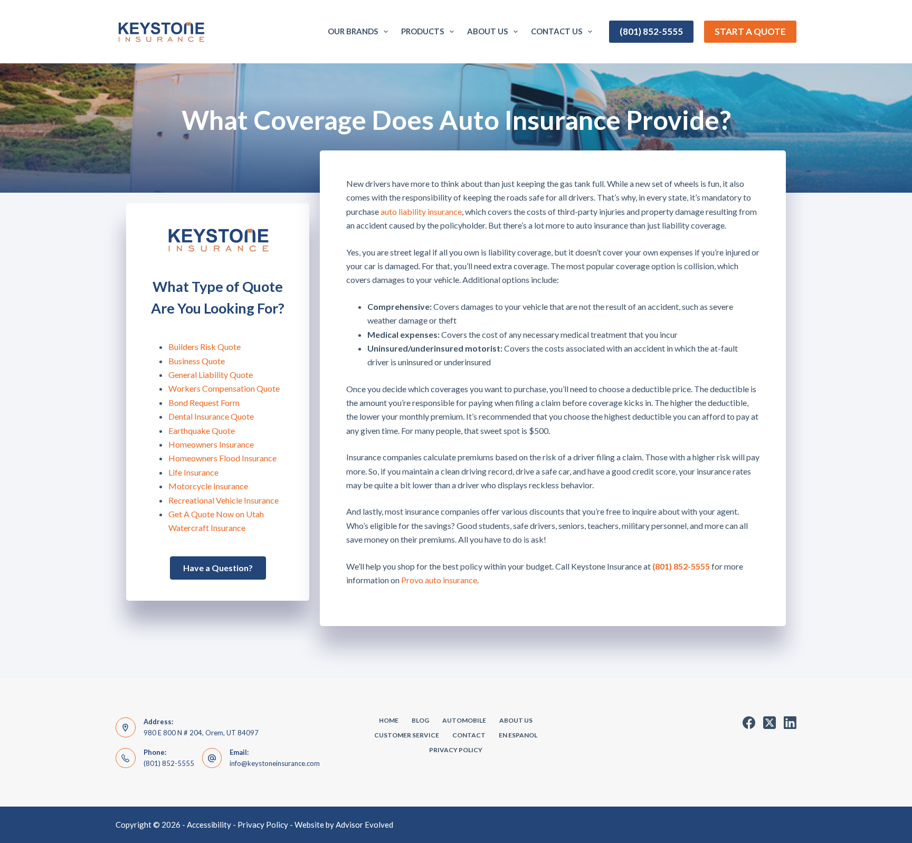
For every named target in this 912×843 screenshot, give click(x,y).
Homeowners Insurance (211, 444)
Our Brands (353, 31)
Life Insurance (193, 472)
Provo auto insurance (439, 580)
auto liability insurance (421, 211)
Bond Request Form (204, 402)
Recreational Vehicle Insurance (223, 500)
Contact (469, 735)
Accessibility (209, 824)
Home (388, 720)
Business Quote (196, 361)
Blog (420, 720)
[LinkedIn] (790, 722)
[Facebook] (749, 722)
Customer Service (406, 735)
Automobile (464, 720)
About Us (487, 31)
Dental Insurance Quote (211, 416)
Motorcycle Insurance (208, 486)
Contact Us (556, 31)
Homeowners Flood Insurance (222, 458)
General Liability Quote (210, 375)
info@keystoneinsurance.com (275, 763)
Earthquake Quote (201, 430)
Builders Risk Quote (204, 347)
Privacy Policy (455, 750)
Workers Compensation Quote (224, 388)
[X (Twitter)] (769, 722)
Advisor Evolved (364, 824)
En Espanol (518, 735)
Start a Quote (750, 31)
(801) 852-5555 (651, 31)
